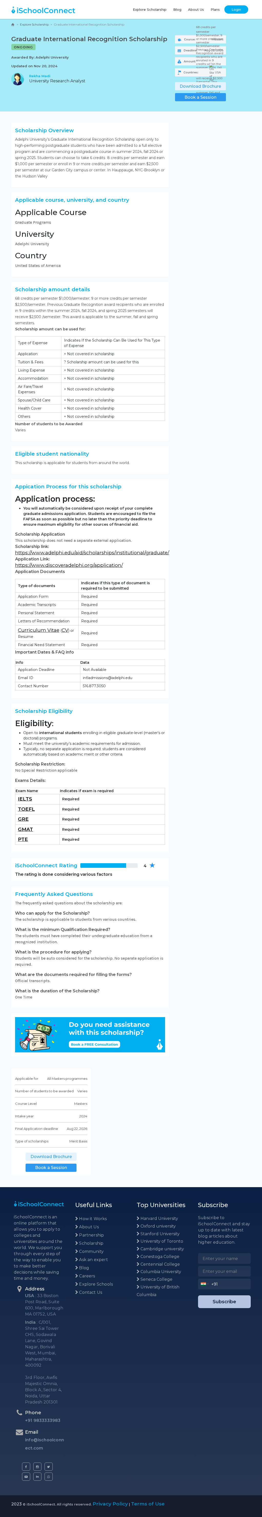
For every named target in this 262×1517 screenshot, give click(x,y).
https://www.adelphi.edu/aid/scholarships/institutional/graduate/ (92, 553)
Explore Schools (95, 1284)
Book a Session (200, 97)
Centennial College (159, 1264)
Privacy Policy (110, 1504)
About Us (196, 9)
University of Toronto (161, 1241)
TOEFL (26, 809)
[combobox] (204, 1284)
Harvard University (158, 1218)
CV (65, 630)
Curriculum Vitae (38, 630)
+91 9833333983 (43, 1420)
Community (91, 1251)
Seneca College (155, 1279)
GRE (23, 819)
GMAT (25, 829)
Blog (177, 9)
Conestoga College (159, 1256)
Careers (86, 1276)
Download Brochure (200, 86)
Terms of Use (148, 1504)
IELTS (25, 799)
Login (236, 9)
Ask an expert (93, 1259)
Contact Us (90, 1292)
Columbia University (160, 1271)
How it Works (92, 1218)
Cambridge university (161, 1248)
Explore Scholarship (150, 9)
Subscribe (224, 1302)
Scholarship (90, 1243)
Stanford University (159, 1233)
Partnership (91, 1235)
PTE (23, 839)
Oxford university (157, 1226)
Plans (215, 9)
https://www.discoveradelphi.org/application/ (69, 565)
